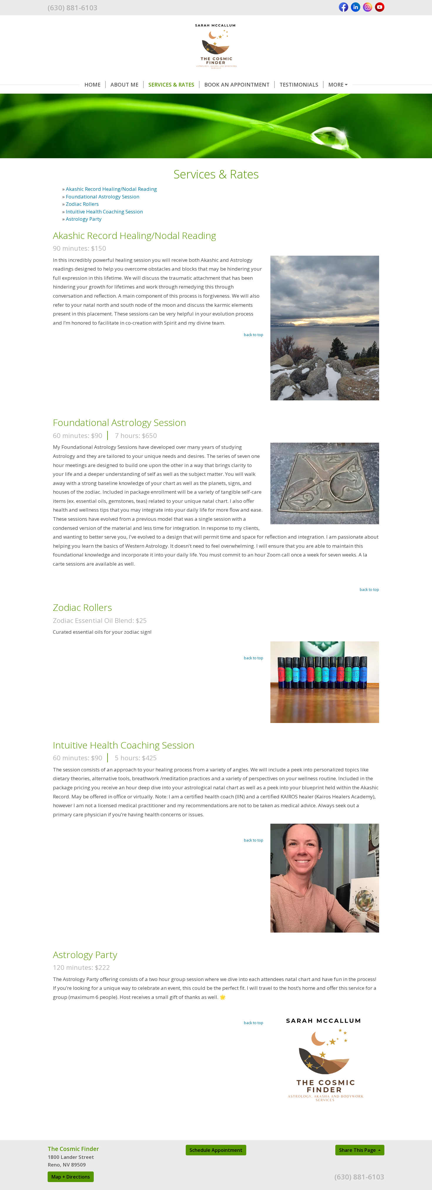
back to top (253, 334)
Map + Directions (70, 1177)
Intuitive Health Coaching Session (104, 211)
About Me (124, 84)
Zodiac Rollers (82, 203)
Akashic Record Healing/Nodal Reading (111, 189)
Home (92, 84)
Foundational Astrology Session (102, 196)
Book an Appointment (236, 84)
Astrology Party (84, 218)
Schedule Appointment (216, 1150)
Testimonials (298, 84)
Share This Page (358, 1150)
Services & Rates (171, 84)
